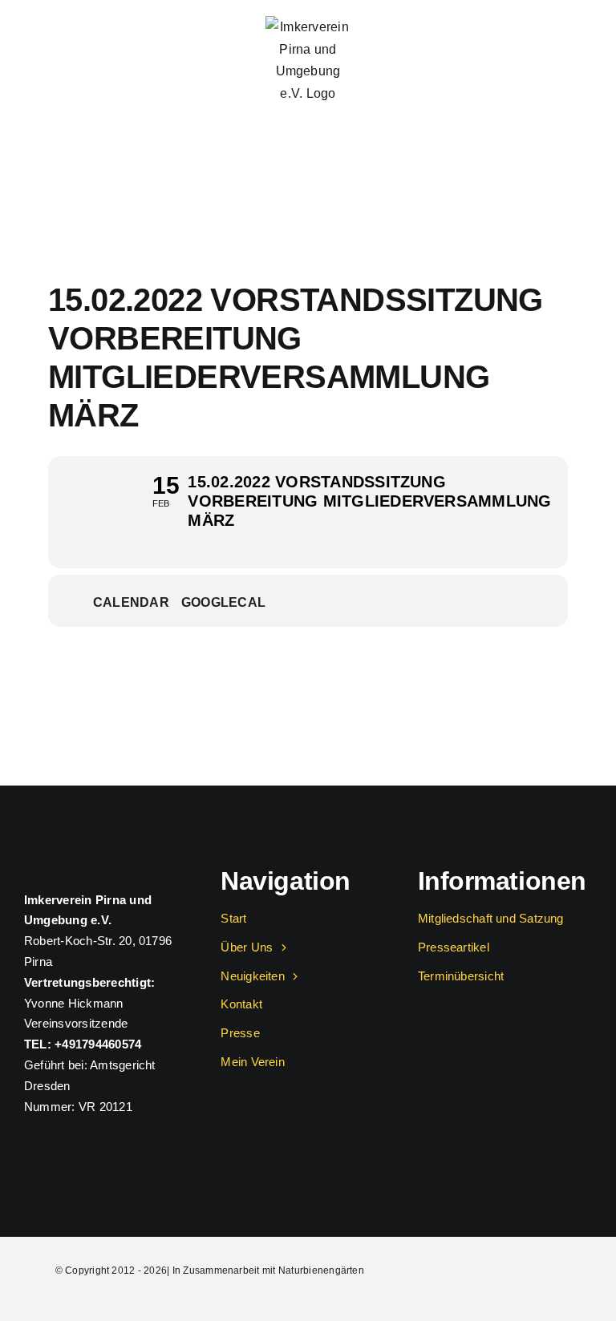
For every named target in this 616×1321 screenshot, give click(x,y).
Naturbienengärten (321, 1270)
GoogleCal (223, 602)
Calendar (131, 602)
